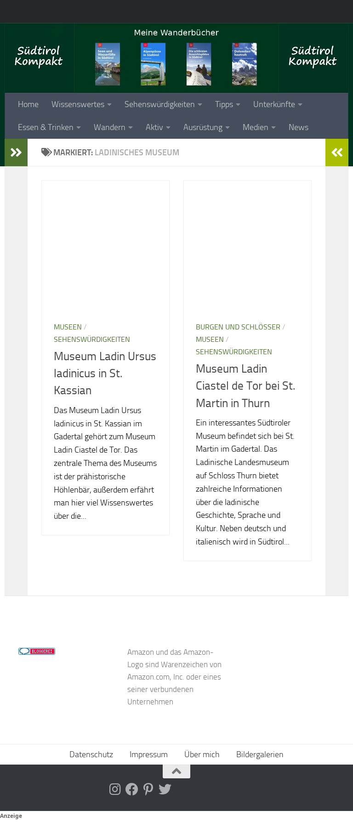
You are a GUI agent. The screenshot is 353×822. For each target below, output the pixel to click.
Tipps (224, 104)
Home (28, 104)
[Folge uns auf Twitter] (165, 789)
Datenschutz (91, 754)
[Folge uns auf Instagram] (115, 789)
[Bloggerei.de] (36, 652)
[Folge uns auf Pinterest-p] (148, 789)
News (298, 127)
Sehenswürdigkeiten (160, 104)
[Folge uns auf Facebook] (131, 789)
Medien (255, 127)
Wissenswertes (77, 104)
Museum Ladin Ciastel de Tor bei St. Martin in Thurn (245, 386)
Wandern (109, 127)
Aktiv (154, 127)
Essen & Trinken (46, 127)
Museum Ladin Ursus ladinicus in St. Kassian (105, 373)
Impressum (149, 754)
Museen (68, 327)
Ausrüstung (202, 127)
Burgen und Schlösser (238, 327)
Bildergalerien (260, 754)
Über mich (202, 754)
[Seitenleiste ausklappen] (16, 152)
